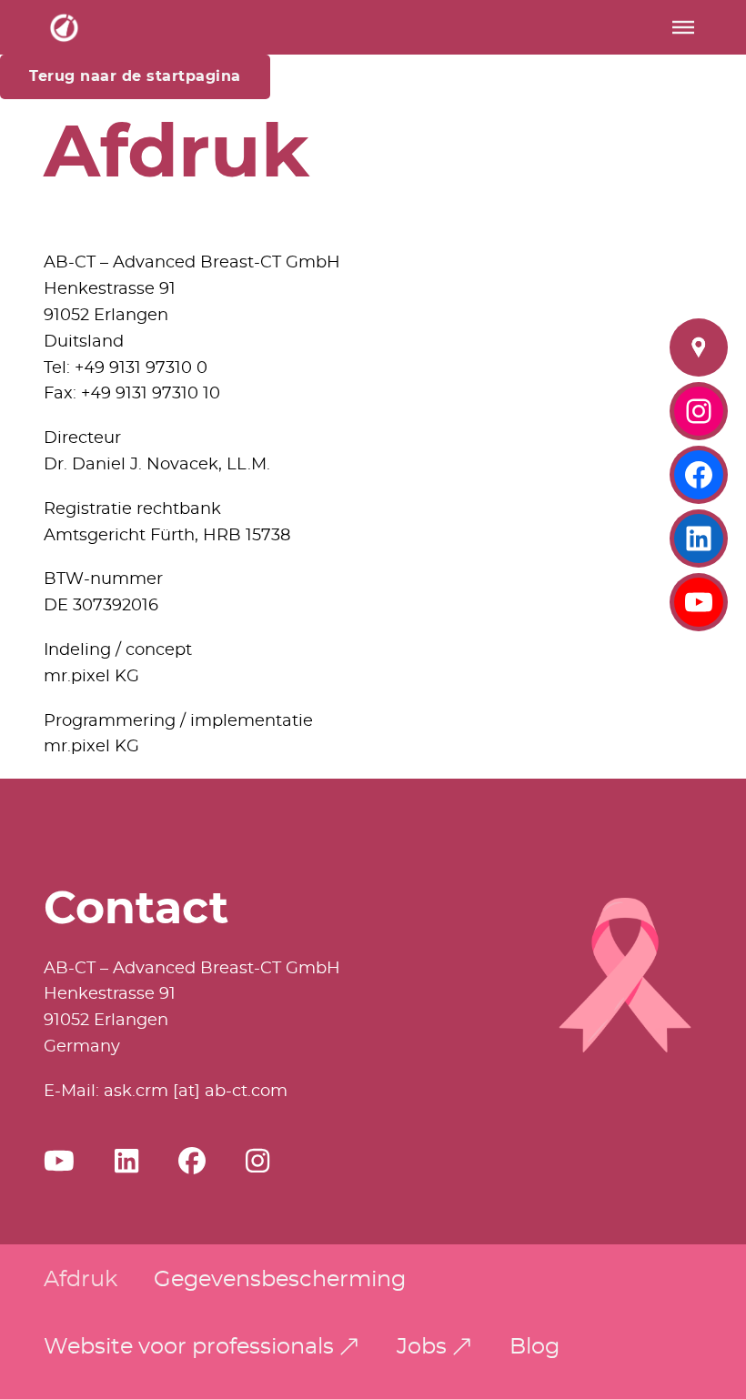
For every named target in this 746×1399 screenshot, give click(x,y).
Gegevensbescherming (280, 1280)
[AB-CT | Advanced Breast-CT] (64, 27)
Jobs (422, 1347)
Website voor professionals (189, 1347)
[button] (683, 27)
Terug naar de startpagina (135, 76)
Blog (534, 1347)
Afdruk (80, 1280)
